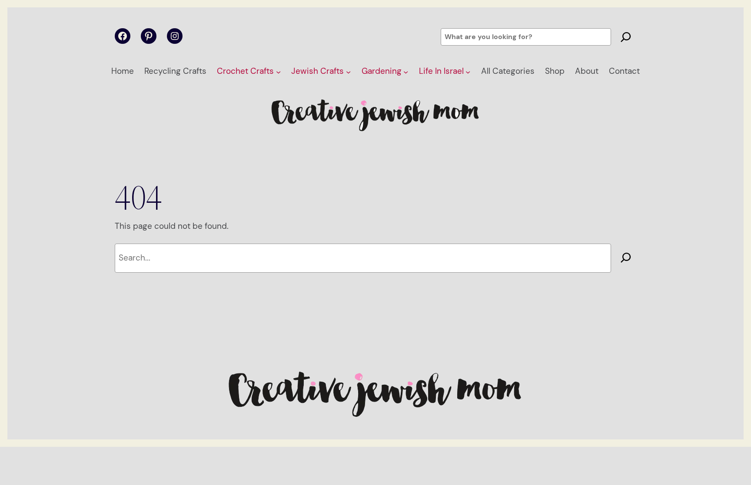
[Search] (625, 37)
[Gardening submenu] (405, 71)
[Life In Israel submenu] (467, 71)
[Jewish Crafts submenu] (348, 71)
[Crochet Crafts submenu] (278, 71)
